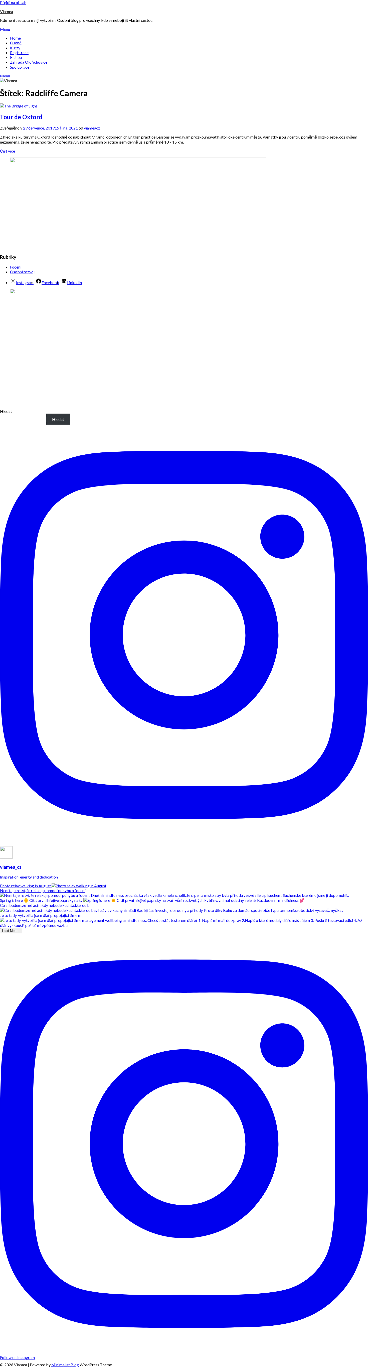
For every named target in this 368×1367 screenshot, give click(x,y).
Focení (15, 267)
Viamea (6, 11)
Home (15, 38)
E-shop (16, 57)
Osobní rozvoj (22, 271)
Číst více (7, 151)
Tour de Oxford (21, 116)
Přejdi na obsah (13, 2)
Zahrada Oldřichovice (28, 62)
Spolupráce (19, 67)
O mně (16, 42)
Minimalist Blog (65, 1364)
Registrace (19, 52)
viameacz (92, 128)
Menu (5, 29)
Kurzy (15, 47)
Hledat (6, 411)
